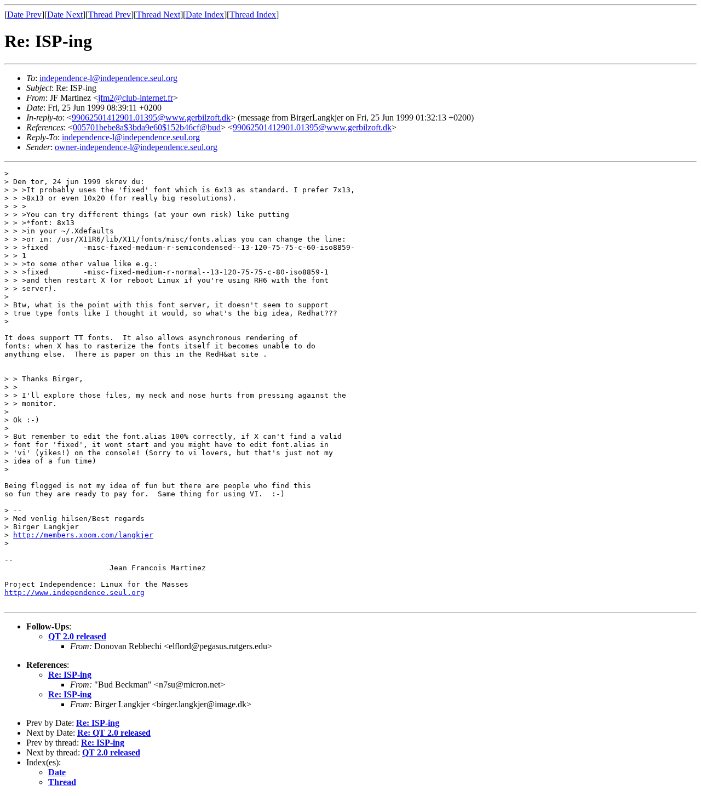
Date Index (205, 14)
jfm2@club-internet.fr (135, 97)
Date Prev (24, 14)
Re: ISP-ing (69, 674)
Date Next (65, 14)
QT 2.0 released (77, 636)
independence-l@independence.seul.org (108, 78)
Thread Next (158, 14)
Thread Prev (109, 14)
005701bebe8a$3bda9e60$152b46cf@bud (147, 127)
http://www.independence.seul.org (74, 592)
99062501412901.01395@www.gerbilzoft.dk (151, 117)
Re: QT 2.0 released (114, 732)
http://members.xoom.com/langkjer (83, 535)
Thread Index (252, 14)
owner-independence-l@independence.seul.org (136, 147)
